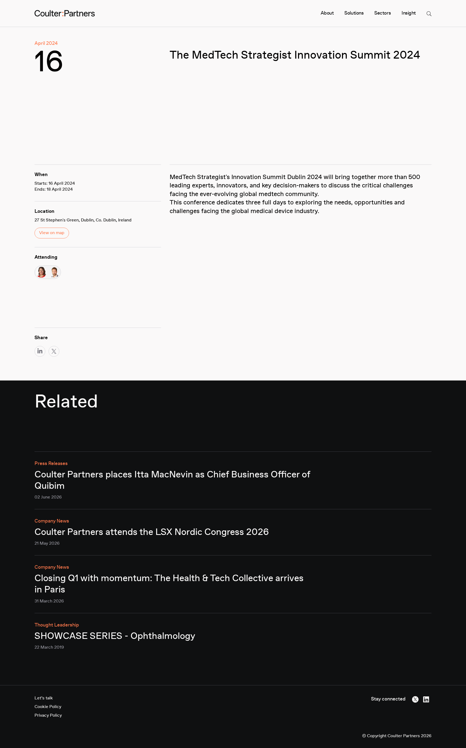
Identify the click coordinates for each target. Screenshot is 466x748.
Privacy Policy (48, 715)
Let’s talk (44, 698)
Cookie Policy (48, 707)
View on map (51, 233)
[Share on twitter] (54, 351)
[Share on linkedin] (40, 351)
